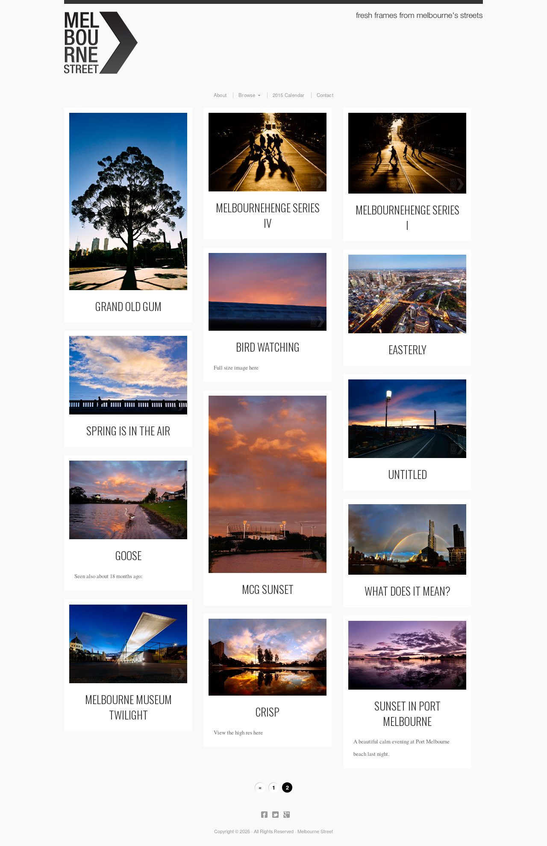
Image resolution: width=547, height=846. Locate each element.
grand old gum (128, 306)
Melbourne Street (273, 41)
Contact (325, 95)
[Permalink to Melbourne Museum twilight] (128, 644)
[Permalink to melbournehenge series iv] (267, 152)
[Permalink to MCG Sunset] (267, 484)
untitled (407, 474)
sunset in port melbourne (407, 713)
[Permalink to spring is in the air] (128, 375)
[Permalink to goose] (128, 500)
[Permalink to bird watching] (267, 292)
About (220, 95)
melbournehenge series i (407, 217)
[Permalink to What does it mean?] (407, 539)
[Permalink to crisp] (267, 657)
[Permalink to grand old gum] (128, 201)
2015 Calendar (289, 95)
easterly (407, 349)
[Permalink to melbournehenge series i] (407, 153)
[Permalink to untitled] (407, 418)
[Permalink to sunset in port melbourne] (407, 655)
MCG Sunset (268, 589)
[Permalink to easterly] (407, 294)
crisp (267, 711)
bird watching (268, 346)
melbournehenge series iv (268, 215)
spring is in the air (128, 430)
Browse (244, 95)
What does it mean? (407, 590)
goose (128, 555)
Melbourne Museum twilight (128, 707)
